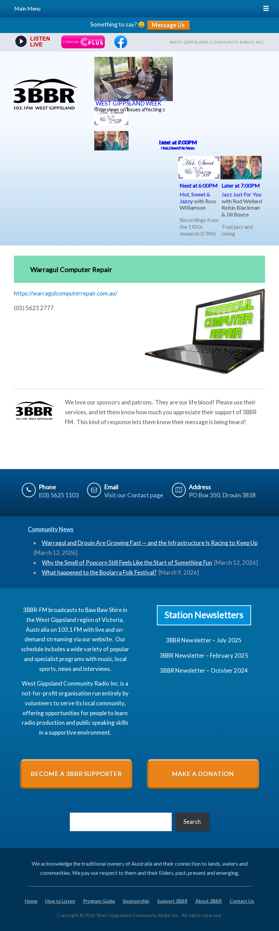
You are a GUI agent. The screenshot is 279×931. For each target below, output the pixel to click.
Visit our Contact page (133, 495)
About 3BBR (208, 901)
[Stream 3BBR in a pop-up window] (31, 42)
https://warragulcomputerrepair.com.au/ (65, 293)
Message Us (168, 25)
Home (31, 901)
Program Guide (99, 901)
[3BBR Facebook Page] (120, 46)
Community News (50, 529)
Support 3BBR (172, 901)
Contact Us (242, 901)
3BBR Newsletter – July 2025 (204, 640)
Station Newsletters (204, 614)
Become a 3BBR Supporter (76, 773)
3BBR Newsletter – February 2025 (204, 655)
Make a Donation (203, 773)
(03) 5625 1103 (59, 495)
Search (192, 821)
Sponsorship (136, 901)
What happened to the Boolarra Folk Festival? (99, 572)
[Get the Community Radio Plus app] (83, 41)
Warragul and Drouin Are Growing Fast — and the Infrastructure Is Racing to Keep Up (150, 542)
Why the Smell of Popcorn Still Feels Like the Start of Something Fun (127, 562)
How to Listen (60, 901)
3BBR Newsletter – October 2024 (204, 670)
